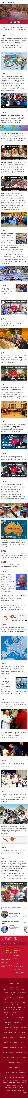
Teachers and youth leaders (6, 966)
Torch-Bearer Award (19, 972)
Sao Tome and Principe (9, 1070)
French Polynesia (8, 1019)
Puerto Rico (5, 1065)
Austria (14, 994)
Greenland (21, 1022)
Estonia (23, 1012)
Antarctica (5, 992)
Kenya (23, 1029)
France (23, 1017)
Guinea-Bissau (15, 1024)
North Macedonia (9, 1055)
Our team (16, 961)
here (20, 611)
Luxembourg (13, 1037)
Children (3, 957)
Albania (11, 989)
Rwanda (24, 1065)
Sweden (9, 1080)
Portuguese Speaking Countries (14, 1062)
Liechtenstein (20, 1035)
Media (15, 958)
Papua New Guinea (9, 1057)
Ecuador (6, 1012)
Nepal (13, 1050)
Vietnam (8, 1090)
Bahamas (20, 994)
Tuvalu (8, 1085)
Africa (5, 989)
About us (16, 952)
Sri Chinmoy (17, 969)
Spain (4, 1080)
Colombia (5, 1007)
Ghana (23, 1019)
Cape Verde (13, 1004)
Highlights (16, 955)
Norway (17, 1055)
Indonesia (16, 1027)
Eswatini (8, 1014)
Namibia (7, 1050)
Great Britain (8, 1022)
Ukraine (20, 1085)
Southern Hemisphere (18, 1077)
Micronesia (8, 1045)
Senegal (18, 1070)
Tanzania (23, 1080)
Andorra (17, 989)
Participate (4, 962)
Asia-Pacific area (21, 992)
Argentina (12, 992)
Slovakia (6, 1075)
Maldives (18, 1040)
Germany (17, 1019)
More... (18, 122)
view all (25, 907)
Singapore (22, 1072)
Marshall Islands (8, 1042)
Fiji (13, 1017)
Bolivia (7, 999)
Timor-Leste (12, 1082)
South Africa (8, 1077)
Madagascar (22, 1037)
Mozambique (21, 1047)
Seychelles (6, 1072)
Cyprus (6, 1009)
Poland (11, 1060)
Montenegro (13, 1047)
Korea (11, 1032)
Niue (12, 1052)
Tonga (19, 1082)
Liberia (13, 1035)
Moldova (15, 1045)
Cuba (24, 1007)
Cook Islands (12, 1007)
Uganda (14, 1085)
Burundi (23, 1002)
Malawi (6, 1040)
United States (8, 1087)
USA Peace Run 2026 (14, 983)
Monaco (21, 1045)
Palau (22, 1055)
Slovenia (12, 1075)
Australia (8, 994)
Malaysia (11, 1040)
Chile (18, 1004)
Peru (23, 1057)
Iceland (6, 1027)
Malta (23, 1040)
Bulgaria (17, 1002)
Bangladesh (8, 997)
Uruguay (15, 1087)
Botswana (5, 1002)
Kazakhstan (16, 1029)
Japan (10, 1029)
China (23, 1004)
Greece (15, 1022)
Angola (23, 989)
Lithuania (6, 1037)
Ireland (23, 1027)
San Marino (17, 1067)
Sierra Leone (14, 1072)
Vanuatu (22, 1087)
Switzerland (16, 1080)
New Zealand (6, 1052)
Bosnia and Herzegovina (17, 999)
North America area (21, 1052)
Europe (21, 1014)
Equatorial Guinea (14, 1012)
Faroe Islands (7, 1017)
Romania (12, 1065)
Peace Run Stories (18, 966)
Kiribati (6, 1032)
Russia (18, 1065)
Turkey (24, 1082)
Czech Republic (14, 1009)
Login (24, 1092)
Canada (6, 1004)
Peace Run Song (18, 964)
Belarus (15, 997)
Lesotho (7, 1035)
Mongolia (5, 1047)
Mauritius (16, 1042)
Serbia (24, 1070)
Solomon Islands (20, 1075)
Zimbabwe (21, 1090)
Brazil (11, 1002)
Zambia (14, 1090)
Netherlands (20, 1050)
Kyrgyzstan (17, 1032)
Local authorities (5, 959)
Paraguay (18, 1057)
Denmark (21, 1009)
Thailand (5, 1082)
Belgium (21, 997)
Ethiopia (14, 1014)
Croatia (20, 1007)
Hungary (23, 1024)
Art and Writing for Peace (6, 953)
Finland (18, 1017)
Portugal (17, 1060)
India (11, 1027)
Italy (5, 1029)
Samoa (10, 1067)
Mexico (23, 1042)
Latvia (23, 1032)
